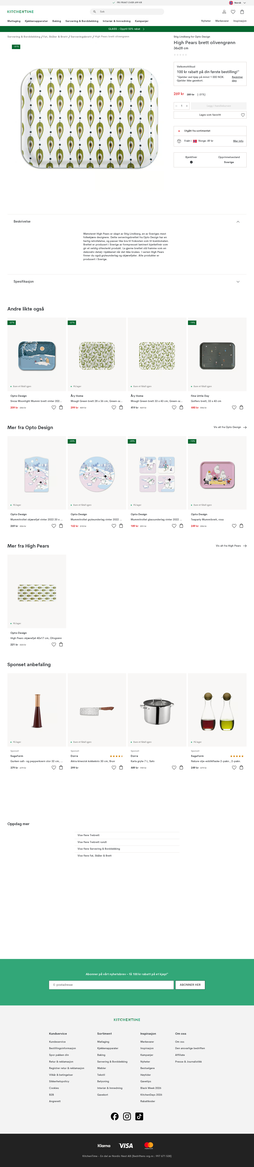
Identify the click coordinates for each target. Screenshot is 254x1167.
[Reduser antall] (176, 106)
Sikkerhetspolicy (59, 1081)
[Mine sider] (224, 11)
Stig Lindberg (182, 37)
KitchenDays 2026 (151, 1094)
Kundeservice (57, 1041)
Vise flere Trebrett (88, 835)
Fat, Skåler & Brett (55, 36)
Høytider (145, 1074)
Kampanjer (142, 21)
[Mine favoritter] (233, 11)
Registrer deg (237, 79)
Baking (56, 21)
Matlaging (13, 21)
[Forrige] (20, 116)
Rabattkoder (147, 1101)
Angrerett (55, 1101)
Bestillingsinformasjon (62, 1048)
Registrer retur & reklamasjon (66, 1068)
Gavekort (102, 1094)
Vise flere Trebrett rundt (92, 842)
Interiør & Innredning (117, 21)
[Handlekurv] (242, 11)
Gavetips (145, 1081)
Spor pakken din (59, 1055)
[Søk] (94, 12)
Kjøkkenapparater (36, 21)
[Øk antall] (186, 106)
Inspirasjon (240, 21)
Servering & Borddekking (81, 21)
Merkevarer (222, 21)
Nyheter (206, 21)
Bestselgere (147, 1068)
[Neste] (159, 116)
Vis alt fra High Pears (228, 546)
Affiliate (180, 1055)
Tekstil (101, 1074)
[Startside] (20, 11)
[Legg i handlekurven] (61, 407)
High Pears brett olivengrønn (112, 36)
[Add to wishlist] (54, 407)
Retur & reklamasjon (61, 1061)
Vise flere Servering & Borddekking (99, 849)
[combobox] (238, 3)
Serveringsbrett (81, 36)
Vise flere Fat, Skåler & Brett (95, 855)
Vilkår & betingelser (61, 1074)
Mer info (238, 141)
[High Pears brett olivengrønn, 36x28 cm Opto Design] (90, 116)
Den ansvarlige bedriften (190, 1048)
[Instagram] (127, 1116)
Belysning (103, 1081)
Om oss (179, 1041)
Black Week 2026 (150, 1088)
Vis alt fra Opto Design (227, 427)
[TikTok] (139, 1116)
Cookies (54, 1088)
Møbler (101, 1068)
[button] (180, 55)
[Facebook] (115, 1116)
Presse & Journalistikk (188, 1061)
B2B (51, 1094)
